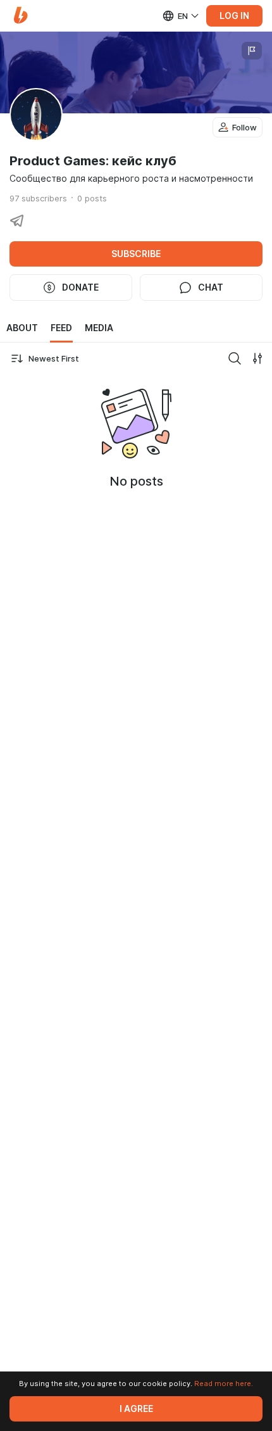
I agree (136, 1409)
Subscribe (136, 254)
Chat (210, 287)
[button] (20, 15)
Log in (234, 16)
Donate (80, 287)
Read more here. (223, 1383)
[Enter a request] (234, 358)
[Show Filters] (257, 358)
